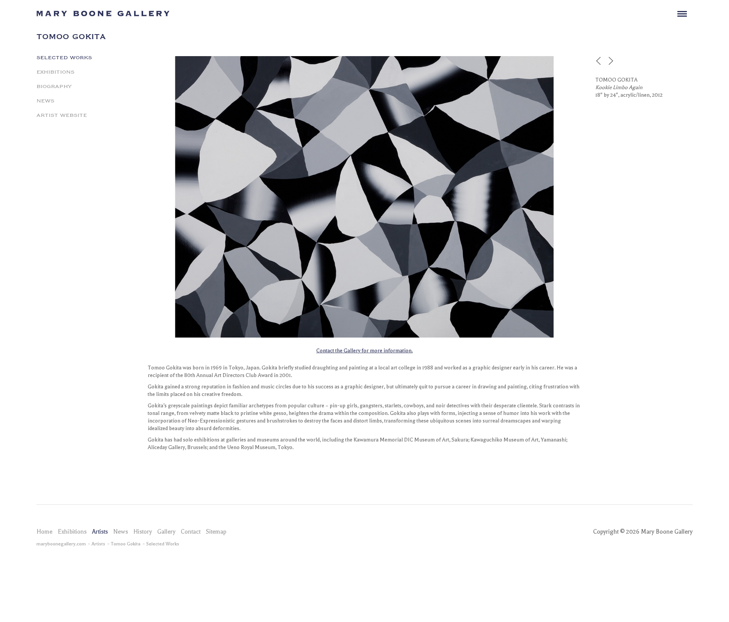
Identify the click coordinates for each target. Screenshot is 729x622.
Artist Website (61, 115)
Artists (100, 531)
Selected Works (64, 57)
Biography (53, 86)
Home (44, 531)
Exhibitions (55, 71)
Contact (190, 531)
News (45, 100)
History (142, 531)
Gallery (166, 531)
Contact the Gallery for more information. (364, 350)
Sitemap (216, 531)
